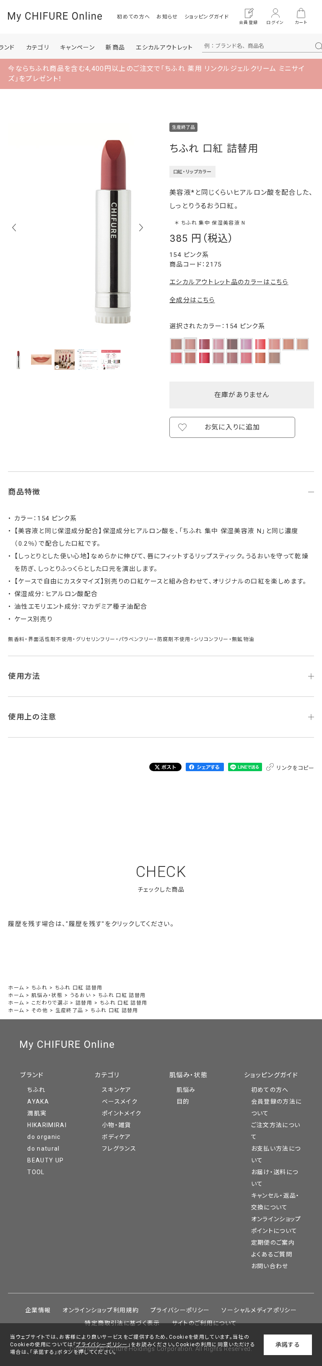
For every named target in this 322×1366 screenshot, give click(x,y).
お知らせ (167, 17)
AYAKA (38, 1101)
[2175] (18, 359)
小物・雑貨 (116, 1125)
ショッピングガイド (206, 17)
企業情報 (38, 1310)
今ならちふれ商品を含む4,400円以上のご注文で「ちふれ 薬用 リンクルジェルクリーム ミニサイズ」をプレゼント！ (156, 74)
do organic (44, 1136)
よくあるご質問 (271, 1254)
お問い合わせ (269, 1266)
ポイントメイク (121, 1113)
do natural (43, 1148)
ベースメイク (120, 1101)
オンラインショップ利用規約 (100, 1310)
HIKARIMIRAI (47, 1125)
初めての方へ (133, 17)
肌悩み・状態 (188, 1075)
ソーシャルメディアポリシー (259, 1310)
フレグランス (119, 1148)
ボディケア (116, 1136)
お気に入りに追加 (232, 427)
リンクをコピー (295, 768)
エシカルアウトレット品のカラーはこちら (228, 282)
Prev (14, 227)
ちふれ (36, 1089)
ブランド (32, 1075)
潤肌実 (37, 1113)
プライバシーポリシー (180, 1310)
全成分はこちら (192, 300)
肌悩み (186, 1089)
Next (141, 227)
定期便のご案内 (273, 1242)
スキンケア (117, 1089)
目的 (183, 1101)
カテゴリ (107, 1075)
